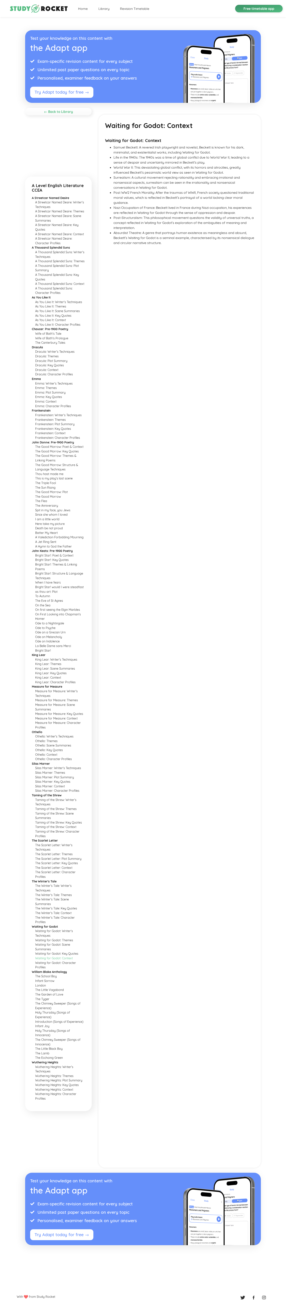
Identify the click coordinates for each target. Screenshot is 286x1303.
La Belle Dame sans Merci (53, 646)
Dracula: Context (46, 370)
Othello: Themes (46, 741)
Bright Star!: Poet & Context (54, 555)
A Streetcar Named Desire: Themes (59, 211)
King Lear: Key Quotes (51, 673)
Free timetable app (258, 8)
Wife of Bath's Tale (48, 334)
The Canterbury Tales (50, 343)
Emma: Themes (46, 388)
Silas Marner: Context (50, 786)
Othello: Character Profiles (53, 759)
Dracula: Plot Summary (51, 361)
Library (104, 8)
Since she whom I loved (51, 515)
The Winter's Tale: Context (53, 913)
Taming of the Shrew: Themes (56, 809)
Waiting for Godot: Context (54, 958)
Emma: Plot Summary (50, 392)
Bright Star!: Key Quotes (52, 560)
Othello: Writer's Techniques (54, 736)
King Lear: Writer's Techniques (56, 659)
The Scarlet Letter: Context (53, 868)
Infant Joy (42, 1026)
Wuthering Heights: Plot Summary (58, 1080)
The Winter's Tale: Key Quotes (56, 908)
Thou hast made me (49, 474)
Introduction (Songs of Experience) (59, 1022)
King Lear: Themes (48, 664)
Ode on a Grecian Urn (50, 632)
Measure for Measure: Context (56, 718)
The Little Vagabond (49, 990)
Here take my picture (50, 524)
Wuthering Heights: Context (54, 1089)
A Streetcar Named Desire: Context (59, 234)
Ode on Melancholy (48, 637)
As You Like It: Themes (50, 306)
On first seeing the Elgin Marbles (57, 610)
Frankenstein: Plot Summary (55, 424)
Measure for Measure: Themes (56, 700)
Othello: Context (46, 755)
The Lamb (42, 1053)
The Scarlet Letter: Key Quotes (56, 863)
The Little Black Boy (49, 1049)
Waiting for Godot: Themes (54, 940)
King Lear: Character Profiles (55, 682)
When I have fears (48, 582)
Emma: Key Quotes (48, 397)
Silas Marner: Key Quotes (52, 782)
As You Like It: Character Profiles (57, 325)
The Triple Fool (45, 483)
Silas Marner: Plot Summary (54, 777)
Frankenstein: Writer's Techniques (58, 415)
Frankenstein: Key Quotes (53, 429)
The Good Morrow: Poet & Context (59, 447)
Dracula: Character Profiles (54, 374)
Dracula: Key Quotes (49, 365)
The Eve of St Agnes (49, 601)
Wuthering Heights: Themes (54, 1076)
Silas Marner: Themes (50, 773)
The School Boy (46, 976)
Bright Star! (43, 650)
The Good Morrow (48, 496)
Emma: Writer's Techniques (54, 383)
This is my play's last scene (54, 478)
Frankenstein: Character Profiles (57, 438)
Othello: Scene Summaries (53, 745)
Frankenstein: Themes (50, 420)
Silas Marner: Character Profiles (57, 791)
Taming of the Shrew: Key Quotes (58, 822)
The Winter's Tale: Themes (53, 895)
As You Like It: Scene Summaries (57, 311)
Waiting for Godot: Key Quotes (56, 954)
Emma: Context (46, 401)
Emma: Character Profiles (53, 406)
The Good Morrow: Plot (51, 492)
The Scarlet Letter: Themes (54, 854)
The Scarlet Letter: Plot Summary (58, 859)
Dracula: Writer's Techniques (55, 352)
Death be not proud (49, 528)
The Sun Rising (45, 487)
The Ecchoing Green (49, 1058)
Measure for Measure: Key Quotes (59, 714)
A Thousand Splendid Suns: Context (59, 284)
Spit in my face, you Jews (52, 510)
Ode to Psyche (45, 628)
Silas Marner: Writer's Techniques (58, 768)
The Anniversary (46, 506)
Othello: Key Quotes (49, 750)
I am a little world (47, 519)
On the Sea (42, 605)
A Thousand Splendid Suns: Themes (60, 261)
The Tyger (42, 999)
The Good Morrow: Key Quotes (57, 451)
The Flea (41, 501)
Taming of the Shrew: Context (55, 827)
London (40, 985)
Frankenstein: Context (50, 433)
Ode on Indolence (47, 641)
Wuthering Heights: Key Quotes (57, 1085)
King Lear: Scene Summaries (55, 668)
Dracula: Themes (47, 356)
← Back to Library (58, 112)
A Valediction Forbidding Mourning (59, 537)
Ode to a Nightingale (49, 623)
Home (83, 8)
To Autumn (42, 596)
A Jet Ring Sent (45, 542)
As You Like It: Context (50, 320)
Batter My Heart (46, 533)
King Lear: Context (48, 677)
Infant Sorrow (44, 981)
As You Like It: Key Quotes (53, 316)
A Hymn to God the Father (53, 546)
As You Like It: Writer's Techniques (58, 302)
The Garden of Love (49, 994)
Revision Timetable (134, 8)
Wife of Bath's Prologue (51, 338)
